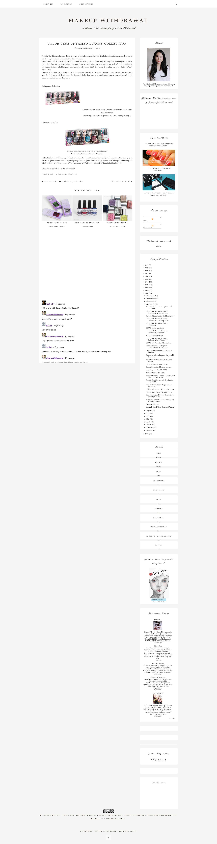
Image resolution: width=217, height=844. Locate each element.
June (148, 416)
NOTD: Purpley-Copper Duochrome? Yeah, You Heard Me (160, 376)
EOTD (158, 471)
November (150, 299)
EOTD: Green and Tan (154, 335)
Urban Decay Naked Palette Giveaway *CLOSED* (159, 144)
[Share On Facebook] (120, 181)
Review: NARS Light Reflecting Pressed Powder (159, 193)
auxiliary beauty (158, 663)
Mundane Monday (159, 526)
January (149, 430)
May (148, 419)
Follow (158, 246)
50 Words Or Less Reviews (158, 535)
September (150, 304)
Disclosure (66, 4)
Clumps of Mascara (158, 677)
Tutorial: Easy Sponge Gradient (159, 169)
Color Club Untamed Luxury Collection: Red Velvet (156, 339)
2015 (147, 279)
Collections (67, 181)
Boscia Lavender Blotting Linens (158, 367)
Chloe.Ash (158, 646)
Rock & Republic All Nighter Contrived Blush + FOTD (156, 346)
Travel (158, 545)
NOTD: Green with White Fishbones (160, 389)
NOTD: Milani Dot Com (155, 373)
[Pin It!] (125, 181)
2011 (146, 290)
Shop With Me (86, 4)
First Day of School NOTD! (156, 370)
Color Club (78, 181)
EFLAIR (133, 831)
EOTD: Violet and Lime (155, 328)
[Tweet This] (122, 181)
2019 (147, 268)
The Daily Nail (157, 693)
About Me (48, 4)
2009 (147, 434)
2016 (147, 276)
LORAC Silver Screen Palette (157, 364)
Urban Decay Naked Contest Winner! (160, 407)
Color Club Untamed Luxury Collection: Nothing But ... (157, 312)
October (149, 301)
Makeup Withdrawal (108, 19)
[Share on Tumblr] (131, 181)
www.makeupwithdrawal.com (85, 815)
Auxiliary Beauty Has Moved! (154, 665)
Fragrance (158, 517)
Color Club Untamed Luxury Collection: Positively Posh (157, 319)
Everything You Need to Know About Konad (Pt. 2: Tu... (160, 396)
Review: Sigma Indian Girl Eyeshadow (160, 316)
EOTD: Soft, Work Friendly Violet (159, 392)
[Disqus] (87, 265)
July (148, 413)
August (149, 410)
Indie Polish (159, 489)
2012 (147, 288)
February (150, 427)
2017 (147, 273)
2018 (147, 271)
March (149, 425)
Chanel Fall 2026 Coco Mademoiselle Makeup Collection (158, 633)
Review (158, 462)
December (150, 296)
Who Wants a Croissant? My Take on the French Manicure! (158, 706)
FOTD (158, 499)
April (148, 422)
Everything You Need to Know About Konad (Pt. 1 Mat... (160, 400)
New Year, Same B (151, 679)
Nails (158, 452)
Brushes (159, 508)
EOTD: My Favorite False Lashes (158, 343)
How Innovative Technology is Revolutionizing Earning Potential (157, 649)
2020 (147, 265)
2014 (147, 282)
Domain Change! (152, 404)
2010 (147, 293)
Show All (172, 719)
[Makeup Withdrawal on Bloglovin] (159, 583)
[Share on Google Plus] (128, 181)
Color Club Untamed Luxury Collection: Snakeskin (156, 332)
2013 (147, 285)
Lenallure (157, 619)
